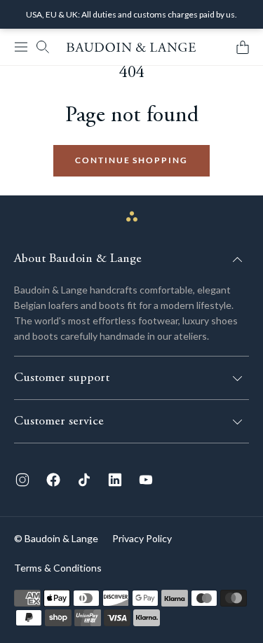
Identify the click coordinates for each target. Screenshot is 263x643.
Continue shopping (131, 160)
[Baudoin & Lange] (131, 47)
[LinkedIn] (115, 479)
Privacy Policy (142, 538)
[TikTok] (84, 479)
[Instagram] (22, 479)
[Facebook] (53, 479)
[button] (21, 47)
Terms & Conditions (58, 568)
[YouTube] (145, 479)
